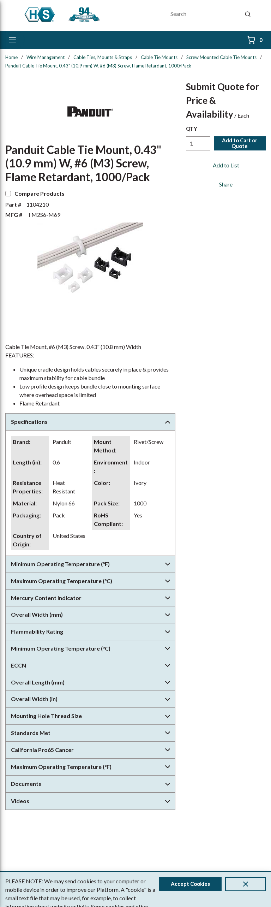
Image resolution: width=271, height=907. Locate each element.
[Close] (245, 884)
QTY (191, 128)
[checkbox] (8, 193)
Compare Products (39, 193)
